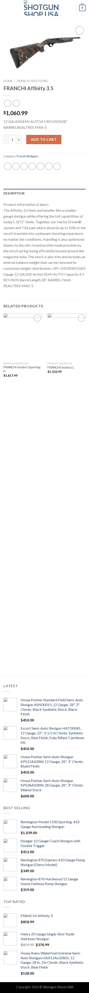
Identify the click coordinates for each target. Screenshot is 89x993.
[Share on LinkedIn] (57, 166)
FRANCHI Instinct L (60, 367)
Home (8, 81)
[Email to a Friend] (32, 166)
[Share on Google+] (48, 166)
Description (13, 193)
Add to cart (44, 139)
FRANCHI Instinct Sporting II (21, 369)
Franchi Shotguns (32, 81)
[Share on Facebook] (16, 166)
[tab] (44, 193)
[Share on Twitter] (24, 166)
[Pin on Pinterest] (40, 166)
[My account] (70, 8)
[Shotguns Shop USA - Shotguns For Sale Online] (41, 8)
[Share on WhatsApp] (7, 166)
